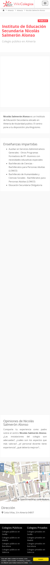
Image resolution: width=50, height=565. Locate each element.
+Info (30, 563)
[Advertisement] (25, 82)
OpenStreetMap (28, 499)
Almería (10, 10)
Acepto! (40, 559)
